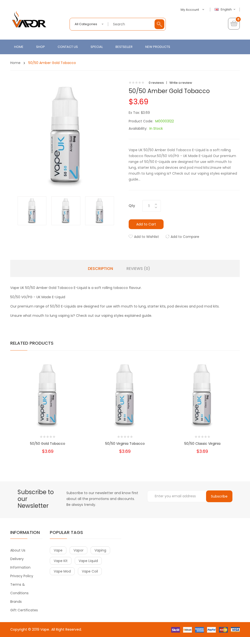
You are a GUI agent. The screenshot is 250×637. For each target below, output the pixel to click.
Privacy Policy (21, 575)
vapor (78, 550)
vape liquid (88, 560)
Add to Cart (146, 224)
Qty (132, 205)
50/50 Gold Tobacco (47, 443)
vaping (100, 550)
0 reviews (156, 82)
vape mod (62, 571)
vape (58, 550)
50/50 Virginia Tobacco (125, 443)
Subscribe (219, 496)
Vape (44, 629)
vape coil (90, 571)
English (226, 9)
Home (15, 62)
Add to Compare (185, 236)
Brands (16, 601)
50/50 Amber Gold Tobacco (51, 62)
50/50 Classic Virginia (202, 443)
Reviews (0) (138, 268)
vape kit (61, 560)
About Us (17, 550)
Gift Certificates (24, 610)
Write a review (180, 82)
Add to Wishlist (146, 236)
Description (100, 268)
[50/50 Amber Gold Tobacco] (32, 210)
